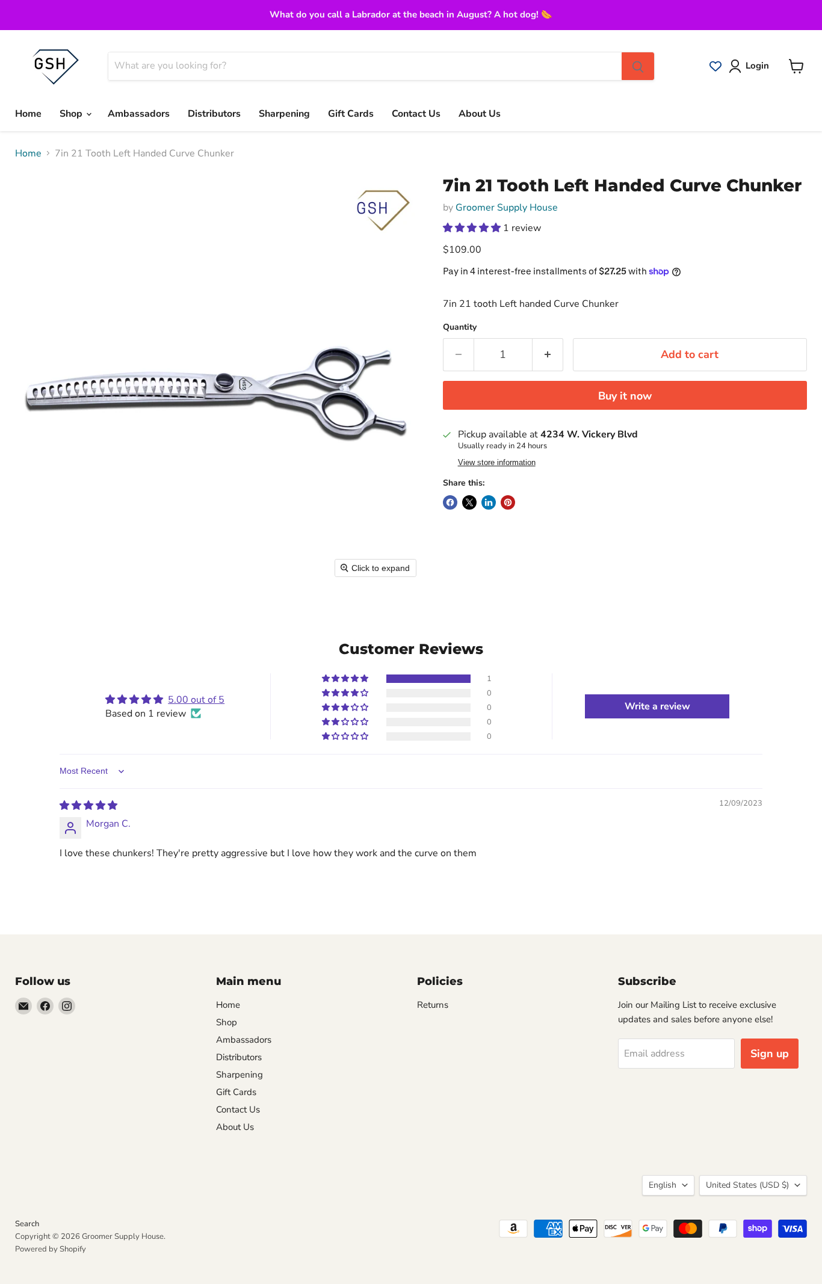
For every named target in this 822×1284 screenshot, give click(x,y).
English (662, 1185)
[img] (88, 805)
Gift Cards (351, 113)
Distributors (214, 113)
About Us (480, 113)
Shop (72, 113)
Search (27, 1223)
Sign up (769, 1053)
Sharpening (284, 113)
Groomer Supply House (507, 207)
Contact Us (416, 113)
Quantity (460, 327)
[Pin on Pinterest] (508, 502)
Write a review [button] (657, 706)
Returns (432, 1005)
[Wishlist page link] (715, 66)
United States (747, 1185)
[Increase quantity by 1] (548, 354)
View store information (497, 462)
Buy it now (625, 396)
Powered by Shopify (50, 1249)
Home (28, 113)
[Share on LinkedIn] (488, 502)
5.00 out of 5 (196, 699)
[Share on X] (469, 502)
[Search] (638, 66)
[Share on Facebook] (450, 502)
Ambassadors (139, 113)
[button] (473, 228)
